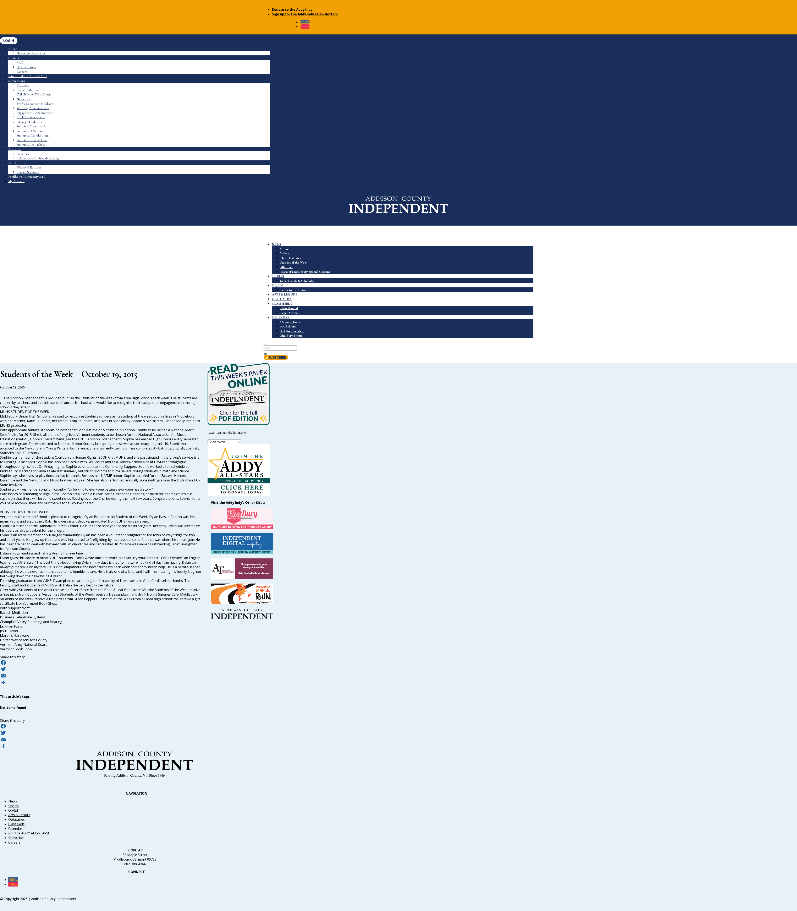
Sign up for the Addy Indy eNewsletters (305, 14)
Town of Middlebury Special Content (305, 272)
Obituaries (16, 819)
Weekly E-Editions (29, 167)
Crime (284, 249)
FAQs (21, 62)
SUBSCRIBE (277, 357)
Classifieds (16, 824)
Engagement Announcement (35, 113)
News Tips (24, 99)
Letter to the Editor (293, 290)
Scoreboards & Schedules (297, 281)
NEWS (276, 244)
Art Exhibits (288, 326)
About (12, 49)
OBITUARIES (282, 299)
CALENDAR (281, 317)
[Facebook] (100, 662)
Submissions (16, 81)
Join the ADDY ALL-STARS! (27, 76)
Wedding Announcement (33, 108)
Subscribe (16, 837)
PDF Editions (17, 163)
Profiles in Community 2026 (26, 177)
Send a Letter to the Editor (35, 103)
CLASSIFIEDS (282, 304)
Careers (22, 72)
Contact (13, 58)
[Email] (100, 676)
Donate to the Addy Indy (292, 9)
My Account (16, 181)
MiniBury (286, 267)
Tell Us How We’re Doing (34, 94)
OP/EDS (278, 285)
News (12, 801)
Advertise (14, 149)
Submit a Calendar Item (33, 135)
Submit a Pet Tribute (31, 145)
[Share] (100, 682)
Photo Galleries (290, 258)
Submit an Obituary (30, 131)
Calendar (15, 828)
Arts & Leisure (19, 815)
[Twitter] (100, 669)
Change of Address (29, 122)
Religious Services (292, 331)
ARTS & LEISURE (284, 294)
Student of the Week (293, 262)
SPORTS (278, 276)
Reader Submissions (30, 90)
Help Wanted (289, 308)
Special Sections (28, 172)
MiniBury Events (291, 335)
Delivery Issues (26, 67)
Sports (13, 806)
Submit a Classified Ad (32, 126)
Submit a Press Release (32, 140)
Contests (23, 85)
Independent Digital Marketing (38, 158)
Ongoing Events (291, 322)
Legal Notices (289, 313)
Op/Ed (13, 810)
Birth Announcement (31, 117)
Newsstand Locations (31, 53)
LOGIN (8, 40)
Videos (285, 253)
